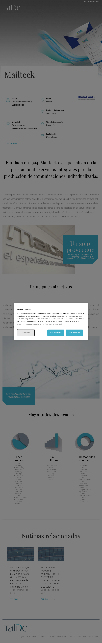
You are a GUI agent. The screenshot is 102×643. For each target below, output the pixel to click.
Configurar (26, 332)
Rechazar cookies (74, 332)
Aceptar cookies (55, 332)
